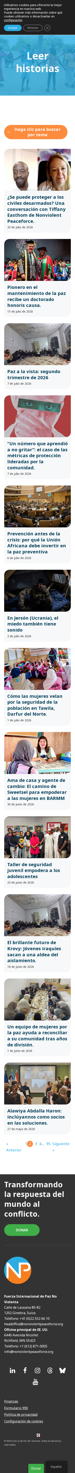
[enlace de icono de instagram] (37, 1370)
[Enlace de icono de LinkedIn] (12, 1370)
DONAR (22, 1230)
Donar (36, 1468)
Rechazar (33, 28)
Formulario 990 (16, 1408)
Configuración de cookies (23, 1421)
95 (48, 1143)
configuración (13, 20)
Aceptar (13, 28)
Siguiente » (60, 1146)
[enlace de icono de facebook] (25, 1370)
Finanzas (11, 1401)
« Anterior (13, 1146)
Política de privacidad (21, 1414)
